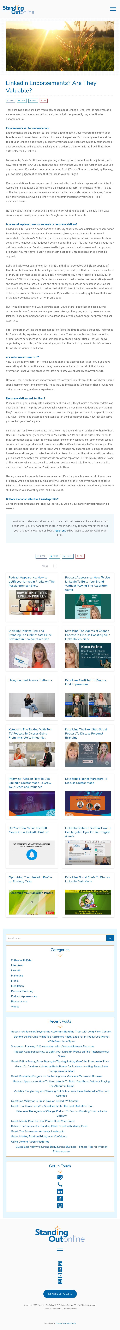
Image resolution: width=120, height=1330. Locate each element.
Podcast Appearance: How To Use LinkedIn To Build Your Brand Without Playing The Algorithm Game (87, 584)
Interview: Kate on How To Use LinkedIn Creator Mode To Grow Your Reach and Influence (30, 783)
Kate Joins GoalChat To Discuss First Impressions (85, 682)
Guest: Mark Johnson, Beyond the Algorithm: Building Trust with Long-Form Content (61, 1031)
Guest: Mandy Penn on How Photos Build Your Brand (43, 1121)
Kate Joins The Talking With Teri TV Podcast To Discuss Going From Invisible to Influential (30, 734)
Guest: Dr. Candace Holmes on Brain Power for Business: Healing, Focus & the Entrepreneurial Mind (61, 1069)
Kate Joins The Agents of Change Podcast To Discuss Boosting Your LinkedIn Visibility (87, 635)
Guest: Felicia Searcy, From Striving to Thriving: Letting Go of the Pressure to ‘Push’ (60, 1061)
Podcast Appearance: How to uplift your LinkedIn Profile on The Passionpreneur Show (32, 582)
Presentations (19, 1001)
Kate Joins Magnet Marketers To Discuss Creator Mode (86, 781)
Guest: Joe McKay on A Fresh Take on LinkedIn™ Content (44, 1101)
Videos (15, 1006)
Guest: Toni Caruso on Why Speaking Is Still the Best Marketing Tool (52, 1106)
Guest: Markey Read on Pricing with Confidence (39, 1136)
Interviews (17, 965)
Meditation (17, 986)
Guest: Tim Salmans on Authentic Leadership (37, 1131)
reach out (60, 531)
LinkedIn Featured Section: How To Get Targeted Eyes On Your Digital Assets (88, 832)
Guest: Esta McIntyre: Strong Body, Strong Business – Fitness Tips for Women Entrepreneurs (61, 1149)
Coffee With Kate (21, 960)
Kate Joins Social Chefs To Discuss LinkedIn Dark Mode (87, 879)
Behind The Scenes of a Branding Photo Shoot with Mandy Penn (49, 1126)
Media (14, 981)
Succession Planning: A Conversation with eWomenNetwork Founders (52, 1046)
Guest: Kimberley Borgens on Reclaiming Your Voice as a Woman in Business (56, 1076)
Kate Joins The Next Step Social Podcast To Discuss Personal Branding (86, 734)
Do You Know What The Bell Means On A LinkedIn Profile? (28, 830)
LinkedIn (16, 970)
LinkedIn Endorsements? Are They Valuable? (51, 87)
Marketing (17, 975)
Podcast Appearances (24, 996)
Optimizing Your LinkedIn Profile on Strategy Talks (30, 879)
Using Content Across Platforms (30, 680)
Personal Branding (22, 991)
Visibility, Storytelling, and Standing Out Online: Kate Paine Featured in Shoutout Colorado (30, 635)
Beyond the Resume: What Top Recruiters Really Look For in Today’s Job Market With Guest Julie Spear (61, 1039)
